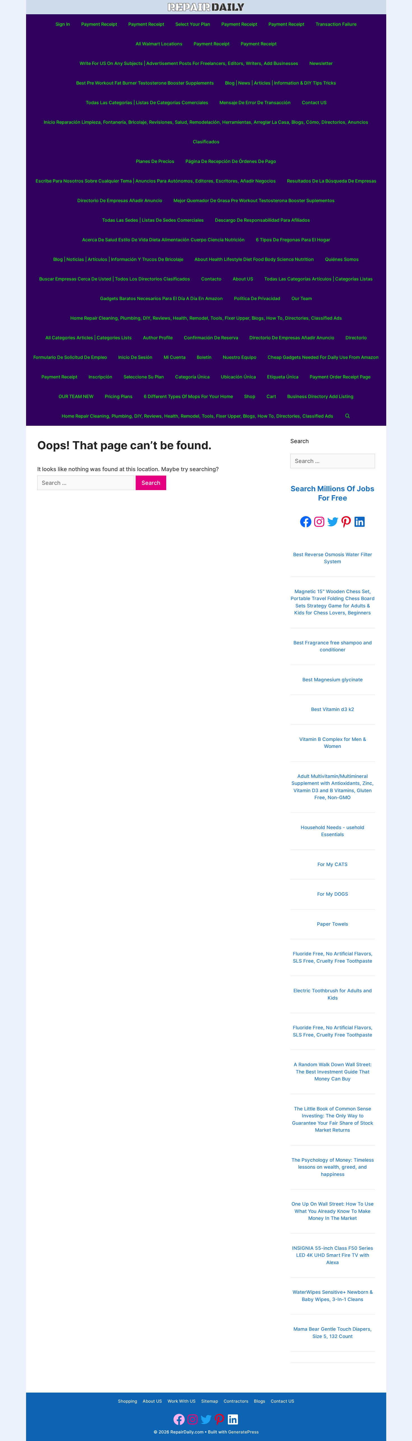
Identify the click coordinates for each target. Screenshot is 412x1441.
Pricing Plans (119, 396)
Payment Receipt (99, 24)
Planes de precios (155, 161)
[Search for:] (86, 482)
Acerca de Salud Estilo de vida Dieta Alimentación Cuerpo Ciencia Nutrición (163, 239)
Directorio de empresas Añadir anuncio (119, 200)
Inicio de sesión (135, 357)
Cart (271, 396)
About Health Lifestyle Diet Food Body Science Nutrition (254, 259)
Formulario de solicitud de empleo (70, 357)
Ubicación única (238, 377)
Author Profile (158, 337)
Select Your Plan (192, 24)
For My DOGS (332, 894)
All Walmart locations (159, 43)
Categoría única (192, 377)
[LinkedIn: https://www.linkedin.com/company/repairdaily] (359, 521)
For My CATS (333, 864)
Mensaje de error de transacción (255, 102)
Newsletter (321, 63)
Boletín (204, 357)
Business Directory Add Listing (320, 396)
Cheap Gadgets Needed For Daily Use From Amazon (323, 357)
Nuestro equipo (239, 357)
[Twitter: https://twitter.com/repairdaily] (332, 521)
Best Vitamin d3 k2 (332, 709)
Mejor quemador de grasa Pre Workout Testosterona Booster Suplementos (254, 200)
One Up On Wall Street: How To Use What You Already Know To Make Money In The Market (332, 1211)
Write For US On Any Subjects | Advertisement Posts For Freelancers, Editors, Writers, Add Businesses (189, 63)
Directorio (356, 337)
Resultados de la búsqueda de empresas (331, 181)
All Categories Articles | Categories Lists (88, 337)
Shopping (127, 1401)
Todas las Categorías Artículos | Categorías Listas (318, 279)
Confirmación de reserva (211, 337)
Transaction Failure (336, 24)
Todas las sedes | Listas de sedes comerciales (153, 220)
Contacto (211, 279)
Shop (249, 396)
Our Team (301, 298)
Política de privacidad (257, 298)
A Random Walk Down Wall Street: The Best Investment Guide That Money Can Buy (333, 1072)
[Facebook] (306, 521)
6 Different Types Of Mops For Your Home (188, 396)
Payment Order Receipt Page (340, 377)
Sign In (62, 24)
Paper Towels (332, 924)
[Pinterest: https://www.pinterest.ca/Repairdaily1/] (346, 521)
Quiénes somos (342, 259)
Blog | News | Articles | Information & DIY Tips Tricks (280, 83)
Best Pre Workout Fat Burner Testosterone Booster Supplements (145, 83)
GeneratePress (243, 1432)
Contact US (314, 102)
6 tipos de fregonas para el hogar (293, 239)
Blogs (259, 1401)
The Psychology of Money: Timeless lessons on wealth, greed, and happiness (332, 1167)
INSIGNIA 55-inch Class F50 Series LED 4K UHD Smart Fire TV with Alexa (332, 1255)
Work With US (182, 1401)
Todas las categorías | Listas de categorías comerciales (147, 102)
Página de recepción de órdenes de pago (231, 161)
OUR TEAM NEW (76, 396)
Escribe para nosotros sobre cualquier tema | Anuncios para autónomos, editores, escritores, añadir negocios (156, 181)
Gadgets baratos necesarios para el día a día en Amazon (161, 298)
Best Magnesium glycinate (332, 679)
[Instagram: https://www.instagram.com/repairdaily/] (319, 521)
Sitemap (209, 1401)
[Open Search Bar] (347, 416)
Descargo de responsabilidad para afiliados (262, 220)
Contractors (236, 1401)
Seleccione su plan (144, 377)
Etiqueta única (282, 377)
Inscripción (100, 377)
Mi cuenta (175, 357)
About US (243, 279)
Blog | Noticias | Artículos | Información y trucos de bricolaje (118, 259)
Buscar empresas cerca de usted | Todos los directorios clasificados (114, 279)
